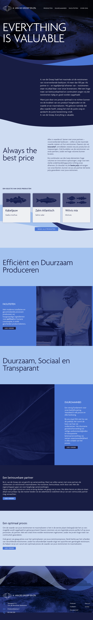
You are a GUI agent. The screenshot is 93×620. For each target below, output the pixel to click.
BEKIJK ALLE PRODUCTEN (46, 229)
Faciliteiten (73, 8)
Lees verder (9, 328)
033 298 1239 (11, 612)
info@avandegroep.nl (13, 609)
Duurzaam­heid (61, 8)
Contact (87, 606)
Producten (48, 8)
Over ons (84, 8)
